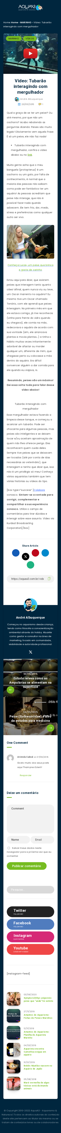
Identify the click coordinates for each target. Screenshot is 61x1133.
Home (14, 22)
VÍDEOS (30, 38)
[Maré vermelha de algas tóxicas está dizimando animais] (13, 1083)
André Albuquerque (30, 617)
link (30, 155)
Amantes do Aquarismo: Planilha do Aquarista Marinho (36, 1035)
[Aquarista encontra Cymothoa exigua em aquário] (13, 1049)
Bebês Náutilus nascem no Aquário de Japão (38, 1067)
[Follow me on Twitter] (30, 652)
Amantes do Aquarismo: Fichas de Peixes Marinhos (38, 1016)
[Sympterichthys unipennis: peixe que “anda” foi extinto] (13, 999)
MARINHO (26, 22)
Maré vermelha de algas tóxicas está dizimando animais (36, 1086)
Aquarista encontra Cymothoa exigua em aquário (35, 1052)
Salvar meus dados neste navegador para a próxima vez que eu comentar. (29, 852)
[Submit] (50, 889)
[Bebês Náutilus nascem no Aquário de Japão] (13, 1066)
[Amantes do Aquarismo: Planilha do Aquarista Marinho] (13, 1033)
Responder (26, 775)
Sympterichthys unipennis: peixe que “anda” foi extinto (38, 999)
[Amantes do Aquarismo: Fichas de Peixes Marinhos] (13, 1016)
